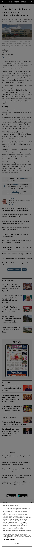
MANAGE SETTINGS (17, 548)
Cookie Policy (24, 522)
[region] (17, 527)
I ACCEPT (17, 543)
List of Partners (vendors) (9, 539)
